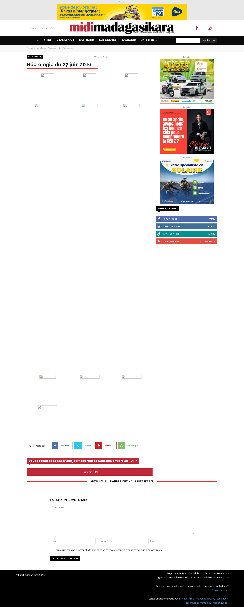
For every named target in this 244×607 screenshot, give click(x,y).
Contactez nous (220, 590)
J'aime (211, 218)
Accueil (30, 48)
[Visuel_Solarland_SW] (186, 181)
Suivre (211, 226)
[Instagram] (209, 28)
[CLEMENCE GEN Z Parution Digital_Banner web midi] (186, 131)
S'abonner (209, 241)
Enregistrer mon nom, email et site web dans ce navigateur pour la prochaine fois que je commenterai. (108, 550)
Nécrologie (41, 48)
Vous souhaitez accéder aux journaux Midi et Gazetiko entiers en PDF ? (83, 461)
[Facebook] (196, 28)
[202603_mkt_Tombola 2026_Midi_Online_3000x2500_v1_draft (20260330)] (186, 81)
